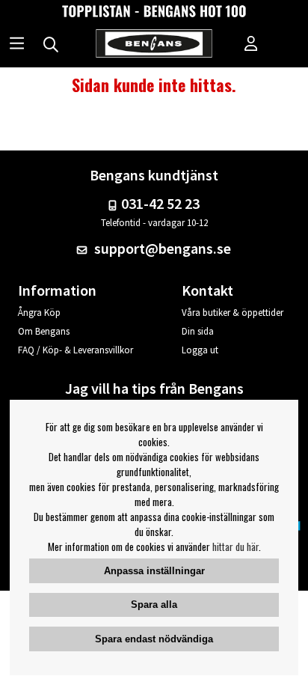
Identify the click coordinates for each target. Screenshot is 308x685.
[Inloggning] (251, 45)
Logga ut (200, 350)
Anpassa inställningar (154, 570)
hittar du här (235, 546)
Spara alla (154, 604)
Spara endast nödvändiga (154, 639)
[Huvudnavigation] (17, 45)
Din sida (198, 331)
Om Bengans (44, 331)
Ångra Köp (39, 312)
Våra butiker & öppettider (232, 312)
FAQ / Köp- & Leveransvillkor (75, 350)
